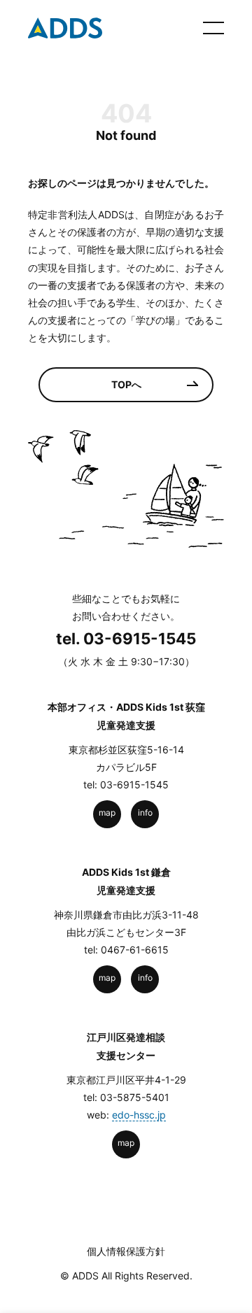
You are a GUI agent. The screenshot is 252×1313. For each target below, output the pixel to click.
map (107, 812)
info (145, 812)
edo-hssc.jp (139, 1115)
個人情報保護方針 (126, 1251)
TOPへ (126, 384)
